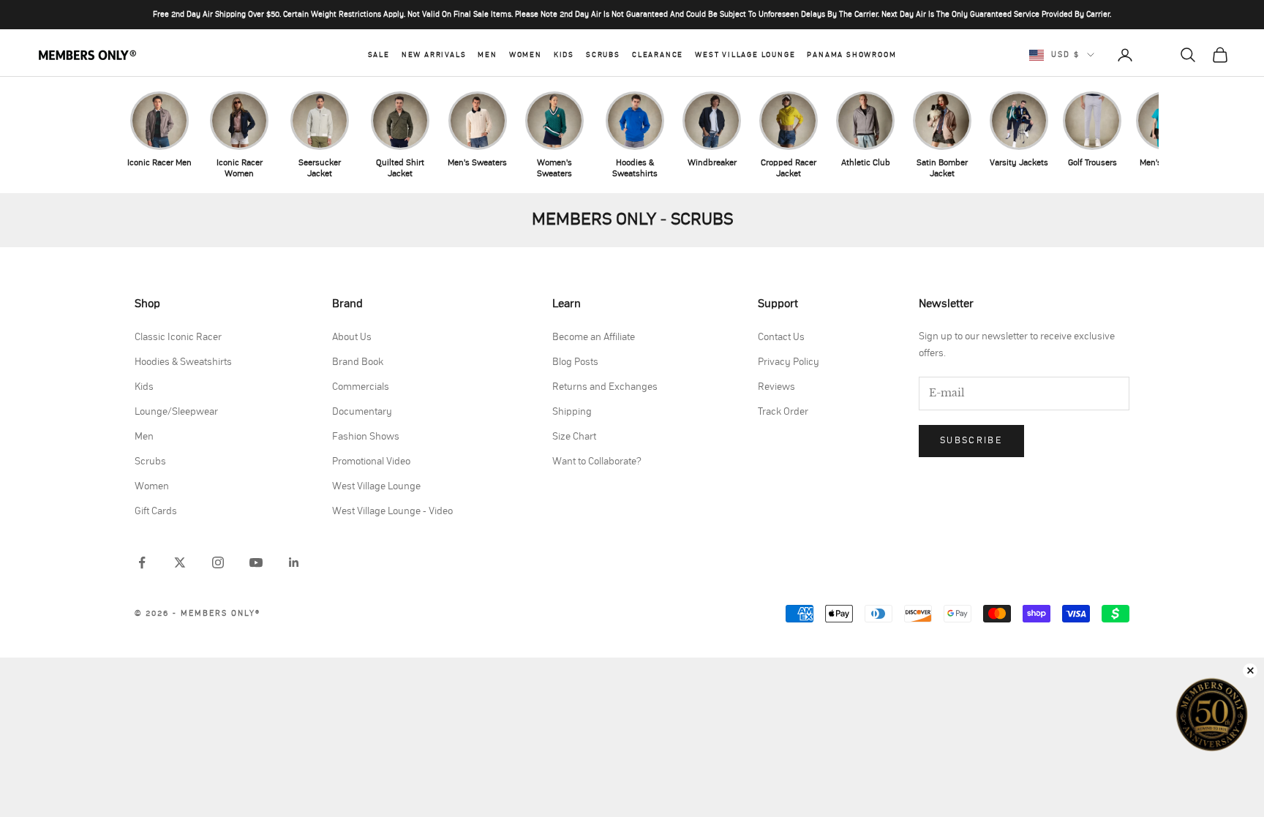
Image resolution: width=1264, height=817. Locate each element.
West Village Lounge (745, 55)
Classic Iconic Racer (178, 337)
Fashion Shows (365, 437)
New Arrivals (434, 55)
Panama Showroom (851, 55)
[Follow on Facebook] (142, 562)
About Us (352, 337)
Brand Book (357, 362)
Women (525, 55)
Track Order (783, 412)
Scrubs (603, 55)
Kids (564, 55)
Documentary (362, 412)
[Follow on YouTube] (256, 562)
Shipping (572, 412)
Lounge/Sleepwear (176, 412)
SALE (379, 55)
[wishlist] (1156, 55)
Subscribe (971, 440)
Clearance (657, 55)
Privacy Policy (788, 362)
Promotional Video (371, 461)
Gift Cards (156, 511)
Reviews (776, 387)
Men (487, 55)
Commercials (360, 387)
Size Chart (574, 437)
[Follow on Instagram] (218, 562)
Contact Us (781, 337)
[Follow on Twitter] (180, 562)
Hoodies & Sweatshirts (183, 362)
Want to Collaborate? (597, 461)
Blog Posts (575, 362)
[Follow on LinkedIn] (294, 562)
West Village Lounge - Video (392, 511)
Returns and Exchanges (605, 387)
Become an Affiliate (593, 337)
